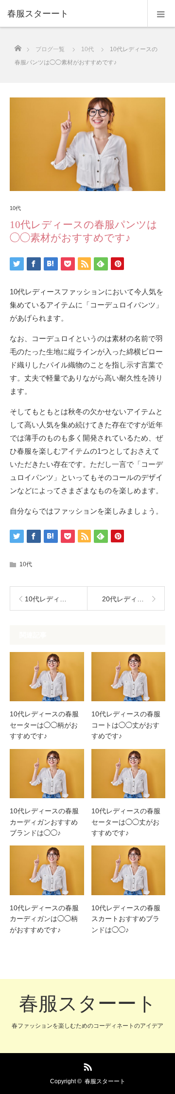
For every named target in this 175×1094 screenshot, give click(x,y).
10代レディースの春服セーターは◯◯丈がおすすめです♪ (125, 822)
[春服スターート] (73, 13)
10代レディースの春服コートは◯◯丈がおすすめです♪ (125, 725)
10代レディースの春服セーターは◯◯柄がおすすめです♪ (44, 725)
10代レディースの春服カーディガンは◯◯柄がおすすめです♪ (44, 919)
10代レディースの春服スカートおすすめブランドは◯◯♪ (125, 919)
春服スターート (88, 1003)
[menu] (161, 13)
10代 (15, 208)
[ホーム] (18, 45)
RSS (86, 1065)
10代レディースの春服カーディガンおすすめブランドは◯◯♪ (44, 822)
